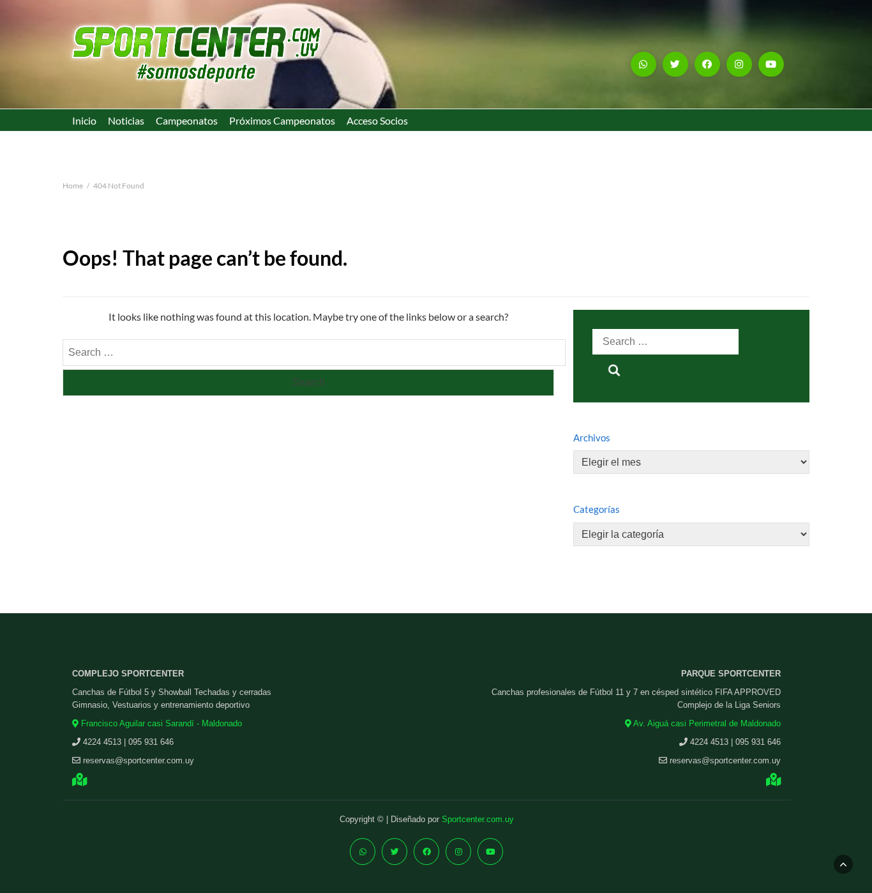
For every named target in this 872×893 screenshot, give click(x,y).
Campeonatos (187, 120)
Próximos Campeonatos (282, 120)
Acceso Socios (377, 120)
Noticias (126, 120)
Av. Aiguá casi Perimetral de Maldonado (706, 723)
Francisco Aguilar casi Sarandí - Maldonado (160, 723)
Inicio (84, 120)
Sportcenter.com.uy (478, 819)
